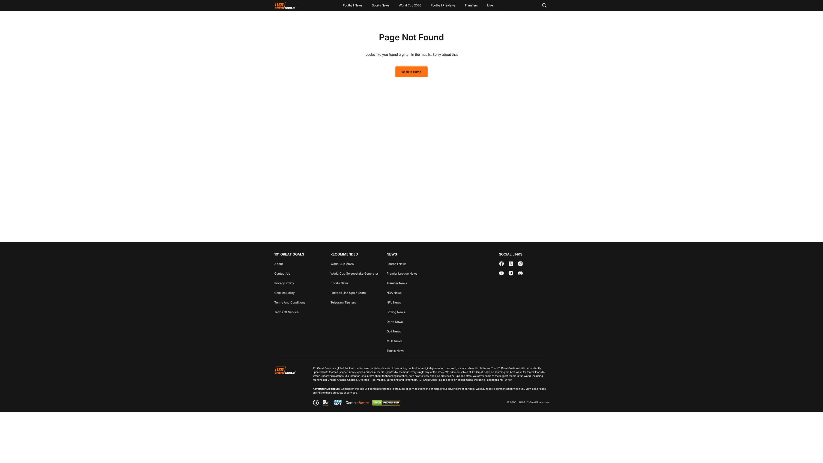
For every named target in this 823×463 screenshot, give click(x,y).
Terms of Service (286, 312)
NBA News (394, 293)
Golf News (394, 331)
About (278, 264)
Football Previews (443, 5)
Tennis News (395, 350)
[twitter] (511, 263)
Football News (352, 5)
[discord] (520, 273)
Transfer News (397, 283)
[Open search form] (544, 5)
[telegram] (511, 273)
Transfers (471, 5)
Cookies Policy (284, 293)
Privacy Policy (284, 283)
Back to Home (411, 72)
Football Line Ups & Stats (348, 293)
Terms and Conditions (289, 302)
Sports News (380, 5)
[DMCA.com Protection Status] (386, 404)
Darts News (395, 321)
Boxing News (396, 312)
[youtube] (501, 273)
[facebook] (501, 263)
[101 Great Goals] (288, 386)
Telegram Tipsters (343, 302)
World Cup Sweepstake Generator (354, 273)
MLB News (394, 341)
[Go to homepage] (285, 5)
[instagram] (520, 263)
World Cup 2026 (410, 5)
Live (490, 5)
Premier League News (402, 273)
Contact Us (282, 273)
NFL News (394, 302)
